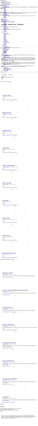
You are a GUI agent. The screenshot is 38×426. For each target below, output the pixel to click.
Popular (5, 8)
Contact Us (4, 419)
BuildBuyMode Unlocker (6, 112)
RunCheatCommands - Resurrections (9, 253)
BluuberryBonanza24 (6, 184)
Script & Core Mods (8, 99)
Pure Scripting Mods (14, 99)
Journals (5, 52)
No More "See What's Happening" (8, 165)
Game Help (5, 13)
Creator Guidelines (6, 68)
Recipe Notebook (5, 200)
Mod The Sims (5, 1)
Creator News (6, 67)
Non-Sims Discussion (7, 47)
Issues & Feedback (6, 55)
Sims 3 (3, 18)
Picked (5, 11)
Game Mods (3, 99)
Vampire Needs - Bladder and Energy (8, 324)
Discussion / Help (6, 3)
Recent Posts (5, 46)
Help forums (5, 14)
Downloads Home (6, 7)
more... (3, 98)
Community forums (6, 15)
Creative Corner (6, 49)
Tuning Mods (11, 277)
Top (1, 419)
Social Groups (6, 50)
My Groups (5, 51)
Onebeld (4, 131)
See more (12, 259)
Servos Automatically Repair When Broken (9, 342)
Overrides (7, 277)
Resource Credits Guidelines (8, 69)
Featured (5, 10)
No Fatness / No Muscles (6, 95)
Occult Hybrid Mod (5, 396)
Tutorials (5, 26)
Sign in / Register (2, 0)
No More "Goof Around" (7, 182)
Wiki (4, 58)
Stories (5, 16)
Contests (5, 17)
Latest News (5, 54)
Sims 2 (3, 5)
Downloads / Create (7, 4)
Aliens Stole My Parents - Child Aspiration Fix (9, 378)
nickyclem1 (4, 219)
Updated (5, 9)
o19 (3, 254)
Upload (3, 66)
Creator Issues (6, 70)
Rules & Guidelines (6, 57)
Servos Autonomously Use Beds (7, 307)
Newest (5, 21)
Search (3, 59)
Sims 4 (3, 32)
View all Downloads (10, 74)
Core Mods (13, 402)
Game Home (5, 6)
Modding (5, 12)
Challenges (5, 31)
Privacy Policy (9, 419)
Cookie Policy (14, 419)
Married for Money (5, 147)
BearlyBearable (5, 274)
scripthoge (4, 96)
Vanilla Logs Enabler (6, 235)
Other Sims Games (6, 48)
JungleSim (4, 149)
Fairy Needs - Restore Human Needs (8, 360)
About (5, 56)
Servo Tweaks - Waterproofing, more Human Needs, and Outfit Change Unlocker (15, 290)
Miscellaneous (8, 294)
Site (2, 53)
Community (3, 45)
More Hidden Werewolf (6, 130)
